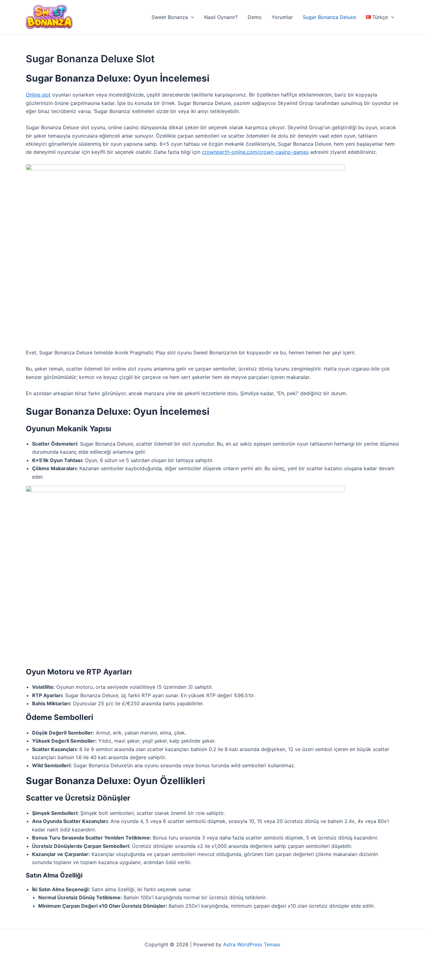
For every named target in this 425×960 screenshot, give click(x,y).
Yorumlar (282, 17)
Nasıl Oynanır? (221, 17)
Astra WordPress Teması (251, 944)
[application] (191, 17)
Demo (255, 17)
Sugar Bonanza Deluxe (329, 17)
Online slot (38, 95)
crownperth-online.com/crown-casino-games (255, 152)
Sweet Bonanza (170, 17)
